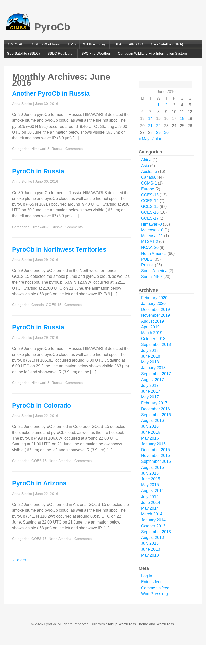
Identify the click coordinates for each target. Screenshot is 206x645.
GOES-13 (150, 195)
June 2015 (150, 479)
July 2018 (150, 350)
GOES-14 (150, 201)
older (19, 560)
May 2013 (150, 555)
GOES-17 (150, 218)
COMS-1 (149, 183)
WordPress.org (154, 594)
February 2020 (154, 298)
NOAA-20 (150, 247)
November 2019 (155, 315)
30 (166, 132)
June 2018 (150, 356)
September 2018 (156, 344)
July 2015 (150, 473)
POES (146, 259)
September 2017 (156, 374)
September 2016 (156, 415)
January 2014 (153, 520)
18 (182, 118)
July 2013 (150, 543)
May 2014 (150, 508)
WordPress (165, 624)
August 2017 (152, 380)
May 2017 (150, 397)
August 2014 (152, 490)
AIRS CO (136, 44)
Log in (146, 576)
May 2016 (150, 438)
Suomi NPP (151, 276)
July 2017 (150, 385)
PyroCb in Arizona (39, 483)
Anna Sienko (22, 104)
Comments (74, 149)
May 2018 (150, 362)
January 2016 (153, 444)
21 (150, 126)
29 (158, 132)
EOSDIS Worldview (45, 44)
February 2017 (154, 403)
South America (154, 271)
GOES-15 (53, 305)
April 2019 (150, 327)
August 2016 (152, 420)
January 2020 (153, 303)
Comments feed (155, 588)
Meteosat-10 (152, 230)
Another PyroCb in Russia (51, 93)
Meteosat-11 (152, 236)
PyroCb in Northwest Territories (59, 249)
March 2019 (151, 333)
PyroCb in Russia (38, 171)
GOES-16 (150, 212)
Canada (37, 305)
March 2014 (151, 514)
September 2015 (156, 461)
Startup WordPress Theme (127, 624)
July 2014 (150, 497)
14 (150, 118)
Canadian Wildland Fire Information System (152, 53)
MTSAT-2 (149, 241)
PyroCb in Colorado (41, 405)
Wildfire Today (94, 44)
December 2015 (155, 450)
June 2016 (150, 432)
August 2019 (152, 321)
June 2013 (150, 549)
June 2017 (150, 391)
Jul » (156, 139)
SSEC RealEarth (60, 53)
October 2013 (153, 526)
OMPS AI (15, 44)
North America (60, 461)
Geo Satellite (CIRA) (167, 44)
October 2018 (153, 338)
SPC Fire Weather (95, 53)
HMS (72, 44)
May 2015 (150, 485)
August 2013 (152, 537)
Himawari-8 (40, 149)
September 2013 (156, 532)
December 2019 (155, 309)
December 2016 (155, 409)
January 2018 (153, 368)
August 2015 (152, 467)
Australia (149, 171)
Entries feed (152, 582)
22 (158, 126)
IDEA (117, 44)
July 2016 (150, 426)
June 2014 (150, 502)
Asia (145, 166)
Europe (147, 189)
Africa (146, 160)
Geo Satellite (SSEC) (23, 53)
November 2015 (155, 455)
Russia (57, 149)
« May (144, 139)
